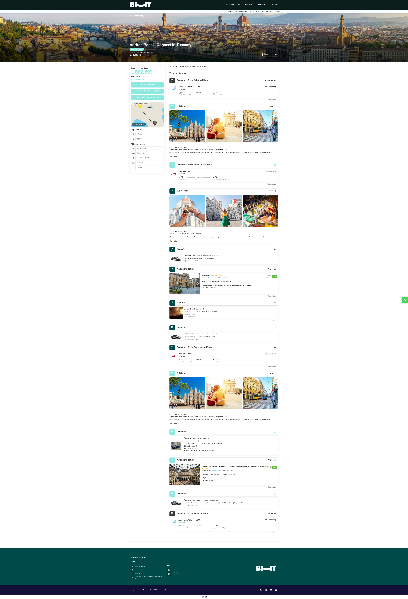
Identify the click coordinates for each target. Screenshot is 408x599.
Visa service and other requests (147, 97)
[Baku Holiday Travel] (266, 568)
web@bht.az (138, 573)
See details (272, 100)
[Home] (261, 590)
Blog (239, 5)
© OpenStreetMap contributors (140, 103)
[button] (174, 126)
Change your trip (147, 85)
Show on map (212, 278)
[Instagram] (266, 590)
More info (173, 157)
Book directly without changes (147, 91)
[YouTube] (271, 590)
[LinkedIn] (276, 590)
